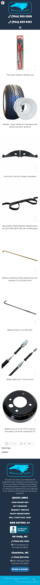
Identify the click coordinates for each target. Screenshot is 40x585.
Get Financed (20, 506)
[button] (3, 3)
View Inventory (20, 502)
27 (25, 444)
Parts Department (20, 514)
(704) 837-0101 (21, 22)
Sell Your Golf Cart (20, 518)
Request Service (20, 510)
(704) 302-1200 (21, 16)
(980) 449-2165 (7, 581)
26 (21, 444)
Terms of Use (20, 582)
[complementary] (33, 578)
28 (29, 444)
